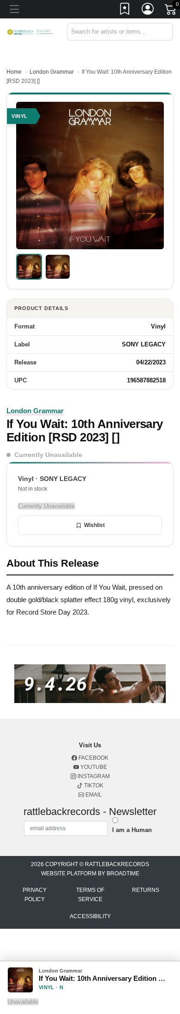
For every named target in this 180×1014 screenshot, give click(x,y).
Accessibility (90, 916)
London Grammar (52, 72)
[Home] (30, 31)
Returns (145, 890)
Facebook (92, 758)
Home (14, 72)
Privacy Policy (35, 895)
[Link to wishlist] (125, 10)
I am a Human (132, 829)
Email (93, 794)
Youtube (93, 767)
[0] (171, 11)
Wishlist (94, 525)
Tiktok (93, 785)
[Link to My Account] (148, 10)
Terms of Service (90, 895)
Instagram (93, 776)
